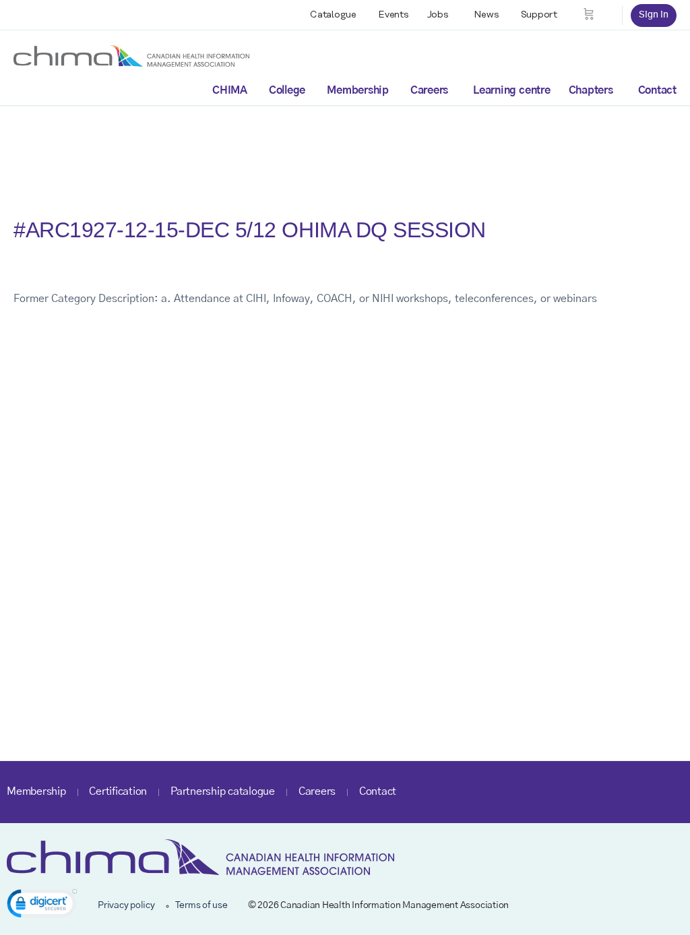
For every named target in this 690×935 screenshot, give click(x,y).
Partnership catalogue (222, 791)
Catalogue (333, 14)
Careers (429, 90)
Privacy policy (126, 905)
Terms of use (201, 905)
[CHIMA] (131, 55)
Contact (657, 90)
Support (539, 14)
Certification (118, 791)
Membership (358, 90)
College (287, 90)
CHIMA (229, 90)
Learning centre (511, 90)
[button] (42, 905)
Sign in (653, 15)
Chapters (591, 90)
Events (393, 14)
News (486, 14)
